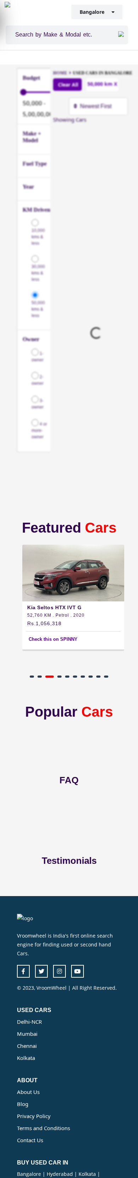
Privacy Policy (34, 1115)
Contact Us (30, 1140)
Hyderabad (60, 1174)
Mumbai (27, 1033)
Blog (22, 1103)
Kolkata (26, 1057)
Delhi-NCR (29, 1021)
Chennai (27, 1045)
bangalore (95, 12)
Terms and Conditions (43, 1128)
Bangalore (29, 1174)
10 (106, 677)
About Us (28, 1091)
